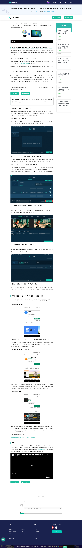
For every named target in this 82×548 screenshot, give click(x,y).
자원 (65, 2)
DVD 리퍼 (11, 529)
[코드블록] (36, 508)
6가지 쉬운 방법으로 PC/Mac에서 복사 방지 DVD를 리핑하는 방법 (63, 103)
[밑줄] (28, 508)
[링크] (37, 508)
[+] (40, 508)
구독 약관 (35, 529)
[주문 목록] (31, 508)
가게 (61, 2)
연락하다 (23, 533)
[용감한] (25, 508)
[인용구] (34, 508)
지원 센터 (23, 529)
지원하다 (71, 2)
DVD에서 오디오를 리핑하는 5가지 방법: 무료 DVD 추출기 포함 (64, 32)
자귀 (34, 536)
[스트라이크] (30, 508)
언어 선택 (35, 538)
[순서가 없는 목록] (33, 508)
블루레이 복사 (11, 538)
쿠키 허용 (65, 546)
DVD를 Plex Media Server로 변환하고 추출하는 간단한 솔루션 (22, 437)
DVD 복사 (11, 536)
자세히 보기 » (60, 36)
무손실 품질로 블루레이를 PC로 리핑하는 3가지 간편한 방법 (63, 89)
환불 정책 (35, 533)
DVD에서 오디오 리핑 (24, 63)
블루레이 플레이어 (12, 531)
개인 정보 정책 (36, 531)
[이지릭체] (27, 508)
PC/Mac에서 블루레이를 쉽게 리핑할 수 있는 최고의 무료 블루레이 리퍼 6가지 (63, 60)
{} (39, 508)
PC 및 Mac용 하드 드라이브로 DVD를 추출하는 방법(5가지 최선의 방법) (64, 46)
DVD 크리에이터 (12, 533)
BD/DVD (54, 2)
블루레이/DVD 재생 (49, 11)
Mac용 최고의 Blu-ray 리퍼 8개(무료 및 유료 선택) (63, 74)
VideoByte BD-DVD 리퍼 (40, 72)
